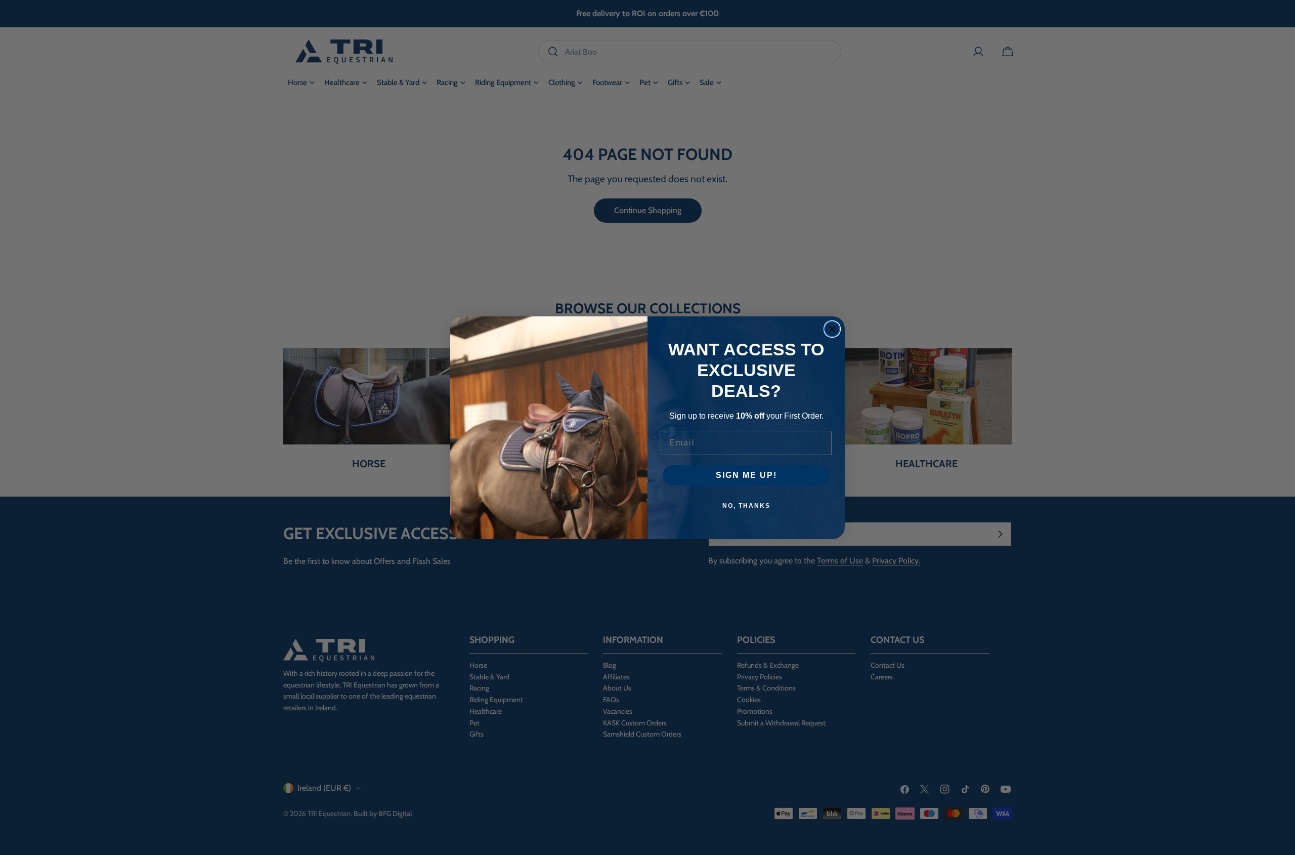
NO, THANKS (746, 505)
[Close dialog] (832, 329)
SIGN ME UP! (746, 475)
